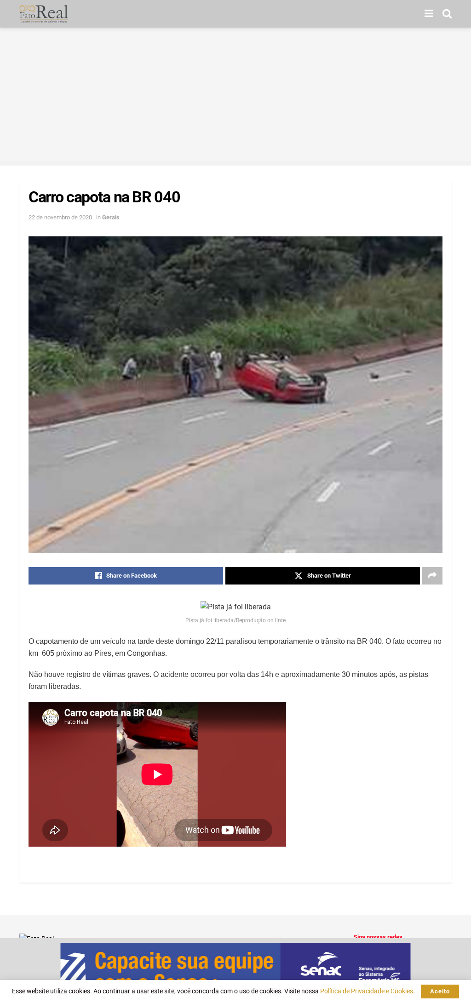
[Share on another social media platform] (432, 576)
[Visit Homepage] (44, 14)
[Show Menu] (429, 14)
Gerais (111, 217)
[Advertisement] (235, 96)
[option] (235, 970)
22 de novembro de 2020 (60, 217)
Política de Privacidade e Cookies (366, 991)
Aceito (440, 991)
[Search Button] (447, 14)
